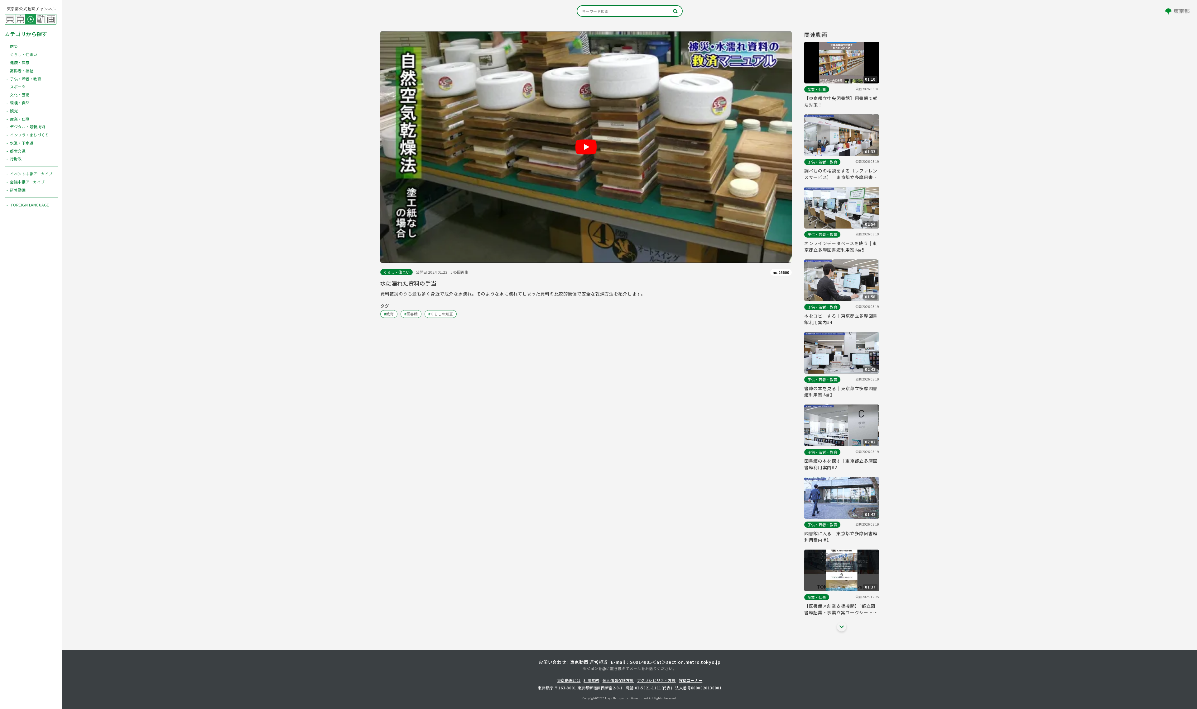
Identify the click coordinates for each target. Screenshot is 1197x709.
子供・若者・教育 (822, 161)
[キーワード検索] (630, 11)
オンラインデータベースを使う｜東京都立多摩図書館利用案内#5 (840, 246)
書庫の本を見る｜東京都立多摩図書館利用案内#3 (840, 391)
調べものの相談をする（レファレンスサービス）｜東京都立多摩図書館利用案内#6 (840, 174)
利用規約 (591, 680)
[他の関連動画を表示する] (841, 626)
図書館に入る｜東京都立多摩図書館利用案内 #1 (840, 536)
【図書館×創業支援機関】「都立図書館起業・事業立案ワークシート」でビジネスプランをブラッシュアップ (840, 609)
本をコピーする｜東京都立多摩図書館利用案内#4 (840, 319)
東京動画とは (569, 680)
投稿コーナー (691, 680)
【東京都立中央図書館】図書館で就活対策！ (840, 101)
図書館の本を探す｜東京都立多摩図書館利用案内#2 (840, 464)
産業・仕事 (816, 89)
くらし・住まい (396, 272)
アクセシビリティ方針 (656, 680)
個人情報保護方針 (618, 680)
